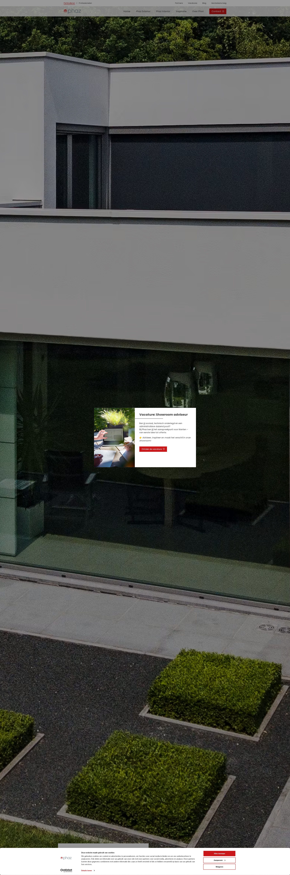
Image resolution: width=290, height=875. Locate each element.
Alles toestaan (219, 853)
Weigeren (219, 867)
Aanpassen (218, 860)
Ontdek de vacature (152, 449)
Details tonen (86, 870)
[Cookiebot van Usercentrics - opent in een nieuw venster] (66, 870)
